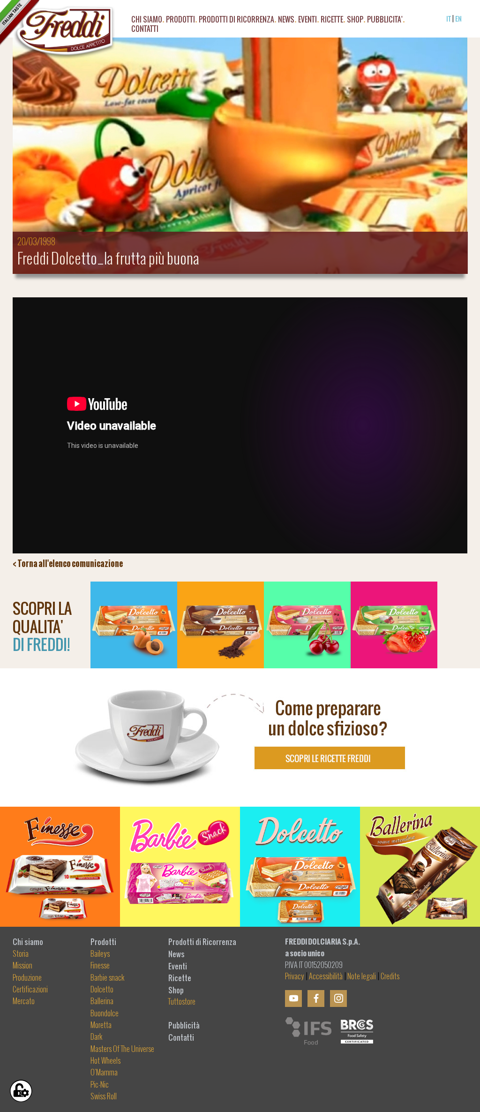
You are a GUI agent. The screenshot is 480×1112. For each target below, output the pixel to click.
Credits (390, 976)
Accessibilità (326, 976)
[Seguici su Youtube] (293, 998)
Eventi (177, 966)
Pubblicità (184, 1025)
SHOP (355, 20)
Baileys (100, 954)
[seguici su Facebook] (316, 998)
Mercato (24, 1001)
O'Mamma (104, 1072)
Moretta (101, 1025)
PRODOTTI (180, 20)
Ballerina (101, 1001)
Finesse (100, 966)
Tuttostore (181, 1002)
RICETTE (332, 20)
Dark (96, 1037)
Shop (176, 990)
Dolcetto (101, 989)
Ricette (179, 977)
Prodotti (103, 941)
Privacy (294, 976)
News (176, 954)
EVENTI (307, 20)
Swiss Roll (103, 1096)
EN (458, 18)
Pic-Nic (99, 1085)
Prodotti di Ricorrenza (236, 20)
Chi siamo (28, 941)
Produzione (27, 978)
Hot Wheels (105, 1061)
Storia (21, 954)
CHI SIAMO (146, 20)
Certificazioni (30, 989)
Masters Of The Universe (122, 1049)
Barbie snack (107, 978)
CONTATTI (144, 30)
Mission (22, 966)
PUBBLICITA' (385, 20)
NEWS (286, 20)
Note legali (361, 976)
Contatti (181, 1037)
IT (448, 18)
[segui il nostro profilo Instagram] (338, 998)
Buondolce (104, 1013)
